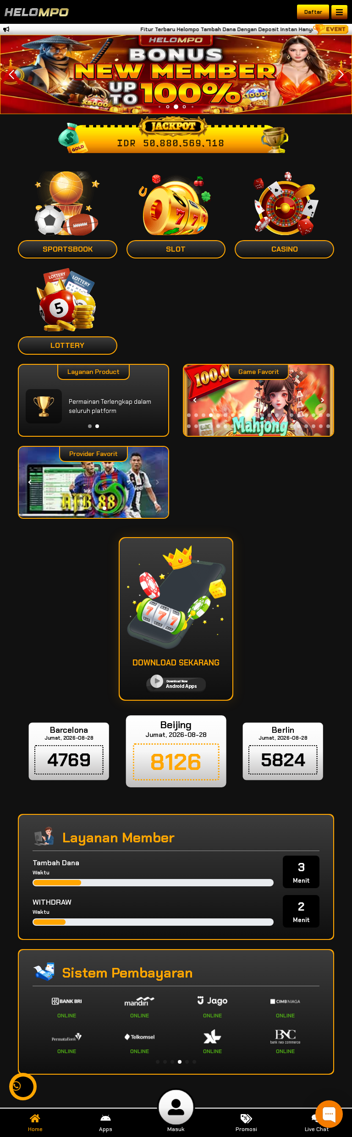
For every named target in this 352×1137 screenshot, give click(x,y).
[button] (341, 75)
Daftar (313, 12)
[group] (258, 400)
